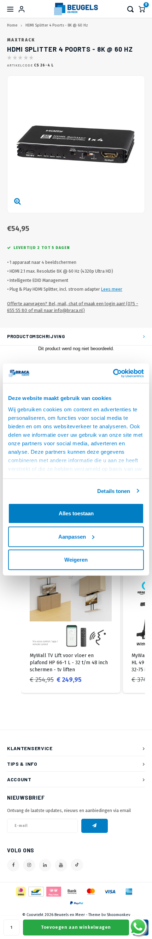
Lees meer (111, 289)
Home (12, 25)
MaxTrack (21, 39)
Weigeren (76, 560)
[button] (14, 625)
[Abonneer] (94, 826)
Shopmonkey (118, 914)
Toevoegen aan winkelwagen (76, 927)
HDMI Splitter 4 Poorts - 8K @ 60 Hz (56, 25)
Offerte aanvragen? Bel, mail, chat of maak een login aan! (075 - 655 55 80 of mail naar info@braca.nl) (72, 307)
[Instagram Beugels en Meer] (29, 865)
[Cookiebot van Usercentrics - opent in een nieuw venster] (113, 373)
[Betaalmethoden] (20, 891)
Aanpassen (72, 536)
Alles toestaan (76, 513)
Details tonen (113, 491)
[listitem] (70, 625)
